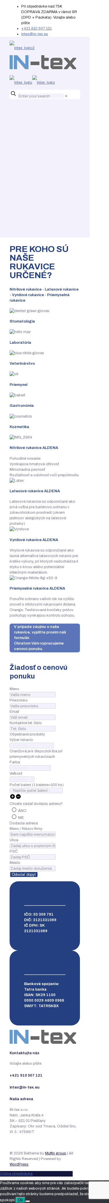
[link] (66, 96)
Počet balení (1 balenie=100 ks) (37, 785)
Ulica (14, 840)
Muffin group (55, 1153)
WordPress (19, 1164)
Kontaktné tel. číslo (26, 723)
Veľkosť (16, 773)
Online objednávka (16, 1174)
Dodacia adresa (24, 823)
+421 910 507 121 (36, 28)
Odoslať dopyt (24, 874)
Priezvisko (19, 700)
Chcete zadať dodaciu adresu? (36, 804)
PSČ (13, 851)
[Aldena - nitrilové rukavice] (43, 65)
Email (14, 712)
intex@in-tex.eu (34, 34)
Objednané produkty (27, 734)
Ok (20, 1200)
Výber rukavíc (21, 740)
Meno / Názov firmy (26, 829)
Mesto (15, 863)
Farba (15, 762)
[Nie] (27, 1201)
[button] (12, 798)
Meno (14, 689)
